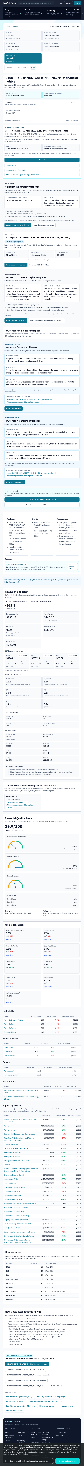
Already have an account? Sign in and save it (42, 505)
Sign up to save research (36, 1433)
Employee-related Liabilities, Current (16, 1161)
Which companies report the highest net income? (24, 476)
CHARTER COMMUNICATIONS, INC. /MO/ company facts (27, 1364)
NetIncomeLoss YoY (11, 1075)
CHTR (33, 68)
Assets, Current (9, 1130)
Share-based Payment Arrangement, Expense (19, 1232)
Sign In (77, 3)
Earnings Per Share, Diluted (13, 1157)
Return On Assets (10, 1028)
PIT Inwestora (61, 1432)
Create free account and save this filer (42, 499)
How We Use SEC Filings (9, 1436)
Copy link (42, 160)
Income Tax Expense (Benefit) (14, 1175)
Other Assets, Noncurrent (12, 1195)
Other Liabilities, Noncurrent (13, 1199)
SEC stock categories (65, 1406)
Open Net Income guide (14, 482)
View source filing (71, 566)
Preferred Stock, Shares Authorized (16, 1208)
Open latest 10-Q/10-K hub (15, 170)
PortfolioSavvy (9, 3)
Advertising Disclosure (21, 1442)
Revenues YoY (9, 1071)
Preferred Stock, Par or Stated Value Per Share (20, 1203)
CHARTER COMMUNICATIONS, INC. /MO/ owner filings (26, 1380)
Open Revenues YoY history (15, 321)
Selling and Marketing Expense (14, 1228)
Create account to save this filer (18, 225)
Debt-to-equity (9, 1056)
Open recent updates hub (15, 265)
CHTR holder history (58, 1386)
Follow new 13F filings (47, 1439)
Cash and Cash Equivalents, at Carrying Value (19, 1134)
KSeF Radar (60, 1435)
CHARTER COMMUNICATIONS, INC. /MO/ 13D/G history (26, 1386)
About (7, 1432)
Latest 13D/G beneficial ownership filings (50, 1397)
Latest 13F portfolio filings (15, 1401)
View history (10, 939)
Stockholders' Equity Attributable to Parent (19, 1236)
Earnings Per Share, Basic (12, 1153)
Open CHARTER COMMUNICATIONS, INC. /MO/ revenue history (29, 399)
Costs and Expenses (11, 1144)
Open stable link (11, 166)
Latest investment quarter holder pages (20, 1406)
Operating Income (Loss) (12, 1191)
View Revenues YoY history (16, 802)
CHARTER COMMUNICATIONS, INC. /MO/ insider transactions (29, 1375)
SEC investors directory (14, 1411)
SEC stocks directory (46, 1406)
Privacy (19, 1435)
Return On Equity (9, 1024)
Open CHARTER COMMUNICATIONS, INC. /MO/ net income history (30, 473)
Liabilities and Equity (11, 1179)
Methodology (21, 1432)
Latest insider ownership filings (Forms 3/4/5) (45, 1401)
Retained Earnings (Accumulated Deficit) (18, 1224)
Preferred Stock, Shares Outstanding (16, 1216)
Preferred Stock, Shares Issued (14, 1212)
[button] (13, 13)
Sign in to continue (45, 1433)
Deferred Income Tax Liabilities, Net (16, 1148)
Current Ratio (8, 1048)
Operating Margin (10, 1032)
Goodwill (7, 1165)
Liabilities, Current (10, 1183)
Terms (7, 1441)
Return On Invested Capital (13, 1020)
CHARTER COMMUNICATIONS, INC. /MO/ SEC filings (25, 1369)
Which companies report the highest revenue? (22, 175)
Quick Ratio (8, 1052)
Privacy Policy (23, 1454)
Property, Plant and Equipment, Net (16, 1220)
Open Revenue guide (13, 409)
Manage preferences (23, 1452)
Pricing (59, 3)
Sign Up (68, 3)
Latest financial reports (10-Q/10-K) (19, 1397)
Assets (6, 1126)
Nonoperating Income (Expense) (15, 1187)
